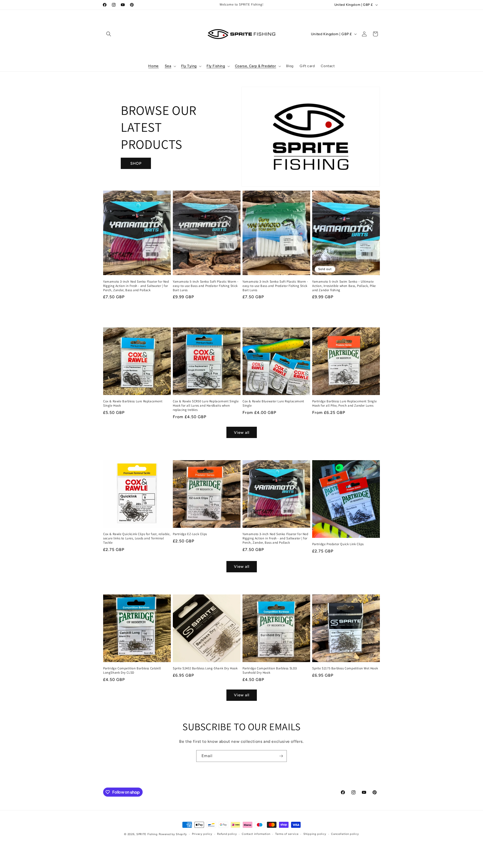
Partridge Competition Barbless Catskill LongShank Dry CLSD (132, 670)
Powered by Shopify (173, 834)
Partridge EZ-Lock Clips (190, 534)
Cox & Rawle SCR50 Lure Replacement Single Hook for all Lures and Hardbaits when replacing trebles (206, 405)
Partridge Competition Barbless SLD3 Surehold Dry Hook (270, 670)
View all (241, 432)
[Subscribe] (281, 756)
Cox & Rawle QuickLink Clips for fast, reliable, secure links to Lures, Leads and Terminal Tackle (136, 538)
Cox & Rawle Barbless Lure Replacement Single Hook (132, 403)
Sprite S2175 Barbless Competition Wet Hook (345, 668)
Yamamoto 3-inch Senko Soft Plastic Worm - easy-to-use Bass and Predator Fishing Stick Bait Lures (275, 286)
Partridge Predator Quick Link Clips (338, 544)
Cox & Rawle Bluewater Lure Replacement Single (273, 403)
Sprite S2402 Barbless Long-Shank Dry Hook (205, 668)
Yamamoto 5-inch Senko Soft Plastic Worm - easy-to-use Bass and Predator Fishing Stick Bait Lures (205, 286)
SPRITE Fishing (147, 834)
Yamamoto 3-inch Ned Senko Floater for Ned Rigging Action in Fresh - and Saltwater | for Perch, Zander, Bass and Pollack (136, 286)
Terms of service (286, 834)
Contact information (256, 834)
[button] (108, 33)
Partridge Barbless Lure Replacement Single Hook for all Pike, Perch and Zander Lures (344, 403)
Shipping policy (314, 834)
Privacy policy (202, 834)
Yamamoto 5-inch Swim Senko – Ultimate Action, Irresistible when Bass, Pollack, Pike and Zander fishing (344, 286)
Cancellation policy (345, 834)
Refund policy (227, 834)
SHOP (136, 163)
